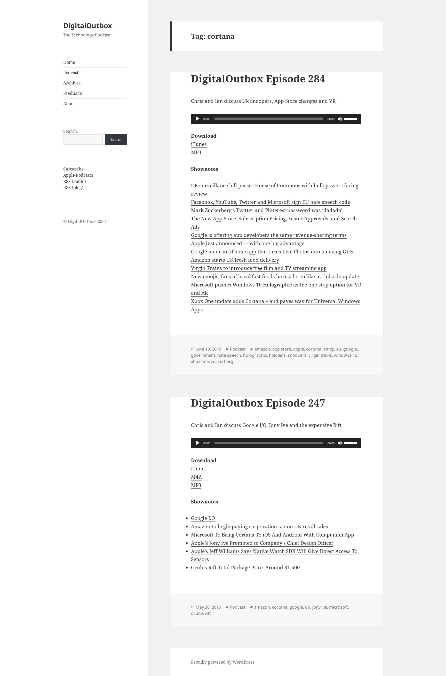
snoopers (297, 355)
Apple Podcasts (78, 175)
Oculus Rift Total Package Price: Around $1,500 (245, 567)
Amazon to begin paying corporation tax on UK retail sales (259, 526)
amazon (262, 349)
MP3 (196, 152)
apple (298, 349)
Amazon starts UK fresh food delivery (235, 260)
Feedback (72, 93)
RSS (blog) (73, 187)
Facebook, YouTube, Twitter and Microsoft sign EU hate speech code (270, 202)
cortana (313, 349)
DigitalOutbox (87, 25)
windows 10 (345, 355)
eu (338, 349)
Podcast (238, 349)
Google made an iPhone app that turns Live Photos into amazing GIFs (272, 251)
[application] (276, 119)
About (69, 103)
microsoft (338, 607)
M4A (196, 476)
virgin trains (320, 355)
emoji (328, 349)
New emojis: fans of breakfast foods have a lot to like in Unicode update (275, 276)
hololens (277, 355)
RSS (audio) (74, 181)
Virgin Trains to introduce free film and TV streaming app (259, 268)
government (203, 355)
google (350, 349)
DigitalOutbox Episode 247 (258, 402)
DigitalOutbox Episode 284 (258, 78)
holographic (255, 355)
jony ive (319, 607)
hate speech (229, 355)
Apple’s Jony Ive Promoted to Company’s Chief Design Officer (262, 543)
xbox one (200, 361)
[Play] (197, 118)
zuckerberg (222, 361)
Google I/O (203, 518)
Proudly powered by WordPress (222, 662)
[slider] (351, 118)
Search (70, 131)
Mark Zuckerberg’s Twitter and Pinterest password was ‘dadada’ (267, 210)
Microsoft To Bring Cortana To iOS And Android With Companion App (272, 534)
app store (281, 349)
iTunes (199, 144)
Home (69, 62)
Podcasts (71, 72)
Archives (72, 83)
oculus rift (201, 613)
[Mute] (340, 118)
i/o (307, 607)
